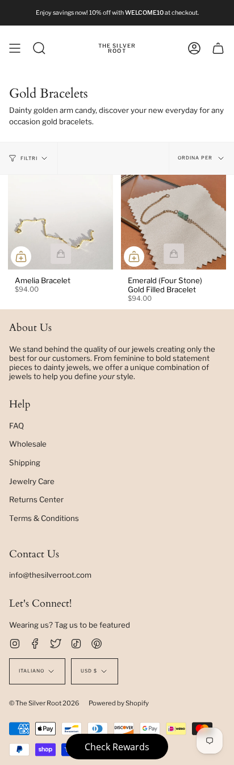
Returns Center (36, 499)
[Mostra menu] (14, 48)
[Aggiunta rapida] (21, 256)
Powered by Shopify (119, 703)
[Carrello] (218, 48)
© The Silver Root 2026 (44, 703)
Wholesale (28, 443)
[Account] (194, 48)
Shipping (24, 462)
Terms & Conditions (44, 518)
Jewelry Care (32, 481)
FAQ (16, 425)
